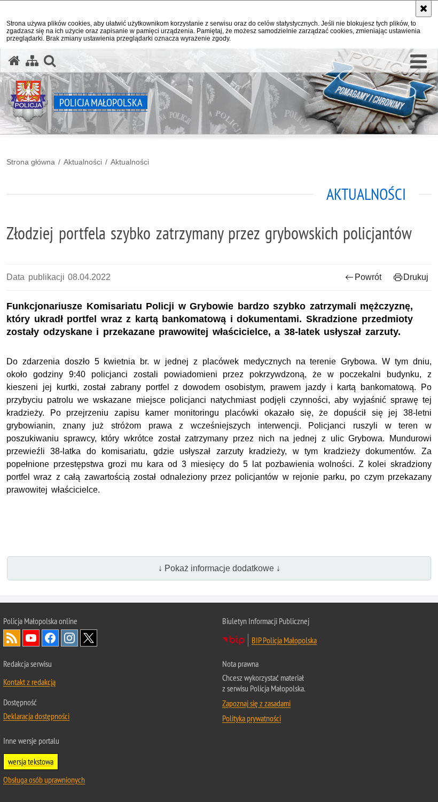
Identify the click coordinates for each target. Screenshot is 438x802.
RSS (11, 638)
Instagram (69, 638)
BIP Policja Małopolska (284, 640)
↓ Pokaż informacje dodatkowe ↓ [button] (219, 568)
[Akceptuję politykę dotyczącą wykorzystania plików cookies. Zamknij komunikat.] (424, 8)
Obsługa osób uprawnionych (44, 779)
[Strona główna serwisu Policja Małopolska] (14, 60)
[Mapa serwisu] (32, 60)
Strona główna (30, 162)
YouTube (31, 638)
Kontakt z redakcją (29, 681)
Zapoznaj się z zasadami (256, 703)
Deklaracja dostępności (36, 716)
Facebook (50, 638)
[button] (418, 62)
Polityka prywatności (251, 718)
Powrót (368, 277)
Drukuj (415, 277)
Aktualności (83, 162)
